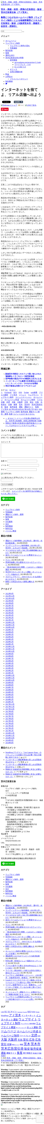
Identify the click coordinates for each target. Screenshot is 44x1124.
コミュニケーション (23, 397)
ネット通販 (32, 1027)
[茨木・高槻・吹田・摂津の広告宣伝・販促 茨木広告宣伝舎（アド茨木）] (22, 4)
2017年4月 (9, 723)
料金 (7, 74)
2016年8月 (9, 743)
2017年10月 (9, 709)
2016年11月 (9, 736)
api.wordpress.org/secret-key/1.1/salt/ (27, 62)
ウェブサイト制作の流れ (20, 46)
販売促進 (9, 50)
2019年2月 (9, 671)
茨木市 (27, 404)
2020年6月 (9, 632)
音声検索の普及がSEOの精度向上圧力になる (23, 379)
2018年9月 (9, 683)
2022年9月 (9, 594)
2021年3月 (9, 615)
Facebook (8, 392)
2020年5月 (9, 634)
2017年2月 (9, 728)
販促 (6, 407)
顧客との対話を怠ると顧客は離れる (19, 582)
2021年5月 (9, 610)
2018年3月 (9, 697)
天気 (26, 402)
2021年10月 (9, 598)
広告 (37, 402)
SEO (15, 392)
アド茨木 (13, 395)
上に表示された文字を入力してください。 (18, 478)
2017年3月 (9, 726)
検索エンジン (15, 1044)
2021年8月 (9, 603)
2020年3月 (9, 639)
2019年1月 (9, 673)
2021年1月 (9, 620)
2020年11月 (9, 625)
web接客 (34, 392)
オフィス (13, 69)
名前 (4, 461)
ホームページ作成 (12, 400)
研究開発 (13, 60)
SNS (20, 392)
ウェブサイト (33, 395)
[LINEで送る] (30, 105)
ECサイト (12, 1011)
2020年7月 (9, 630)
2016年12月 (9, 733)
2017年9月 (9, 711)
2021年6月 (9, 608)
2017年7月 (9, 716)
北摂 (8, 402)
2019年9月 (9, 654)
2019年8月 (9, 656)
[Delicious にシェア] (9, 105)
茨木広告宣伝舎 (12, 1048)
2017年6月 (9, 719)
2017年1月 (9, 731)
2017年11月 (9, 707)
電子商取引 (28, 1053)
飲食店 (35, 1053)
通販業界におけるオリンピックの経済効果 (22, 956)
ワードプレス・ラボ (22, 65)
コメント (5, 442)
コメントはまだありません (24, 414)
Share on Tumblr (18, 102)
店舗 (10, 404)
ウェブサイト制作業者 (28, 1023)
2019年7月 (9, 659)
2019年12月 (9, 647)
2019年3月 (9, 668)
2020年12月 (9, 622)
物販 (21, 1044)
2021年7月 (9, 606)
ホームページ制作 (28, 400)
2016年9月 (9, 740)
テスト (8, 560)
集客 (7, 53)
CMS (2, 1012)
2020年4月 (9, 637)
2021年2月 (9, 618)
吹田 (39, 1036)
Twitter (26, 392)
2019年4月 (9, 666)
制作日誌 (9, 529)
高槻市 (3, 1056)
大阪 (13, 402)
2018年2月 (9, 699)
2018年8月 (9, 685)
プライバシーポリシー (19, 79)
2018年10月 (9, 680)
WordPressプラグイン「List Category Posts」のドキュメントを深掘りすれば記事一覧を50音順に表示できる (23, 755)
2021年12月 (9, 596)
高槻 (39, 1053)
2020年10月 (9, 627)
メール (5, 465)
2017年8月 (9, 714)
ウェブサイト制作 (12, 43)
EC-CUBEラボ (20, 67)
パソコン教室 (10, 531)
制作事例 (9, 81)
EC (6, 390)
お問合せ (9, 77)
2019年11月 (9, 649)
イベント (22, 395)
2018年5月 (9, 692)
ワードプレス (25, 1036)
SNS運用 (8, 522)
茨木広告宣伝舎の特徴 (14, 58)
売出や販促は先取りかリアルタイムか (20, 386)
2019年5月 (9, 663)
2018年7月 (9, 687)
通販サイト (28, 407)
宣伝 (31, 402)
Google (25, 1012)
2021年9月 (9, 601)
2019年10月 (9, 651)
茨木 (21, 404)
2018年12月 (9, 675)
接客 (15, 404)
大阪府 (20, 402)
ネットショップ (21, 1027)
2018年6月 (9, 690)
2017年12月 (9, 704)
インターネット (28, 1015)
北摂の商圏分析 (16, 72)
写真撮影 (13, 48)
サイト (3, 469)
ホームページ (10, 41)
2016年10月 (9, 738)
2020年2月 (9, 642)
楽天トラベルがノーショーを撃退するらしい (23, 555)
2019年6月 (9, 661)
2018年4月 (9, 695)
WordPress (5, 1015)
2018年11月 (9, 678)
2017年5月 (9, 721)
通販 (21, 407)
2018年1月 (9, 702)
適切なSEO (9, 55)
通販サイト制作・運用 (14, 514)
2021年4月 (9, 613)
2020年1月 (9, 644)
